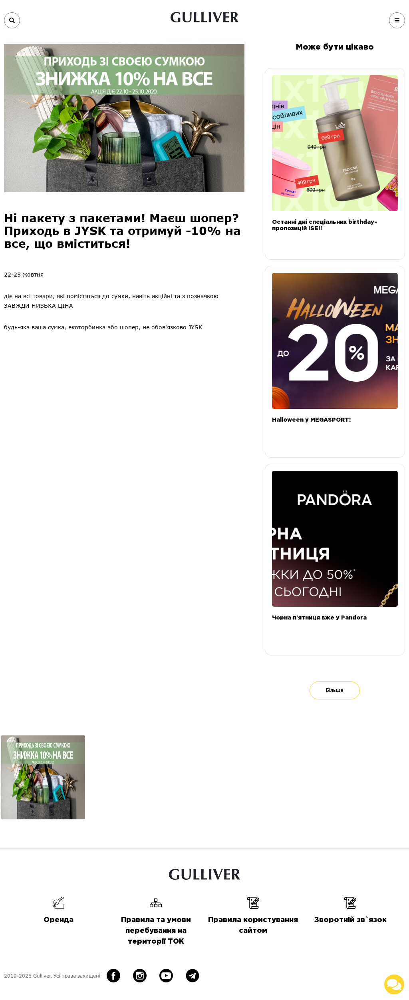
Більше (334, 690)
